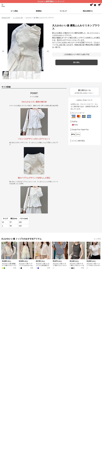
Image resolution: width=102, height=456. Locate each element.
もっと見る (97, 239)
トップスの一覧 (18, 17)
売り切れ (76, 62)
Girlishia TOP (6, 17)
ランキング (63, 11)
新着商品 (39, 11)
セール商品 (14, 11)
